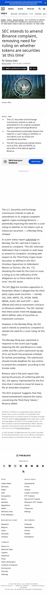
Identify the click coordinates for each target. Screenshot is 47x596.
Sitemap (4, 574)
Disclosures (6, 568)
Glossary (4, 533)
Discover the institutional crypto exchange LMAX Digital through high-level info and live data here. (23, 3)
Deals (3, 490)
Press (3, 559)
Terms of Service (22, 585)
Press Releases (7, 515)
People (27, 533)
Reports (4, 527)
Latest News (6, 483)
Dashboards (29, 483)
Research (5, 524)
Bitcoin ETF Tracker (32, 499)
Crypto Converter (31, 493)
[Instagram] (15, 466)
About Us (5, 546)
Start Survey (35, 161)
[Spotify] (37, 466)
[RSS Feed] (23, 471)
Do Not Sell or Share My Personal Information (23, 589)
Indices (27, 490)
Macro (4, 499)
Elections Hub (7, 511)
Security (4, 571)
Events (27, 530)
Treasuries (28, 508)
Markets (4, 502)
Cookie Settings (38, 585)
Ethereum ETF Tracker (33, 502)
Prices (26, 486)
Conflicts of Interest (9, 565)
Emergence (29, 537)
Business (5, 486)
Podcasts (28, 524)
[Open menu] (44, 9)
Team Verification (8, 562)
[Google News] (43, 466)
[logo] (3, 9)
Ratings (27, 511)
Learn (3, 530)
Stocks (27, 505)
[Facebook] (21, 466)
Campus (4, 537)
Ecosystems (6, 496)
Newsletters (29, 527)
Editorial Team (7, 549)
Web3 (3, 508)
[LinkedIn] (9, 466)
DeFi (3, 493)
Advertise (5, 556)
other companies (20, 419)
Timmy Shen (11, 60)
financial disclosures (23, 428)
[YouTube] (32, 466)
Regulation (5, 505)
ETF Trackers (29, 496)
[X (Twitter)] (4, 466)
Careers (4, 552)
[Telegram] (26, 466)
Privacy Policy (7, 585)
